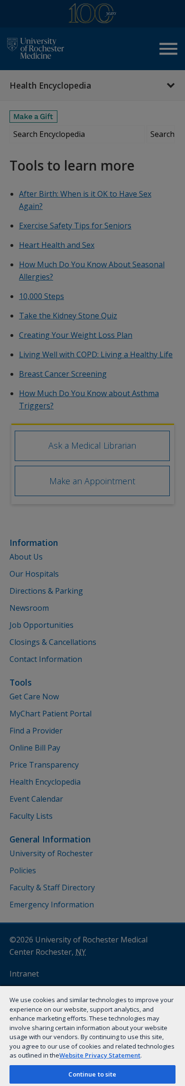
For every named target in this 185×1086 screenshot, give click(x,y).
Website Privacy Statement (99, 1055)
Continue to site (92, 1074)
